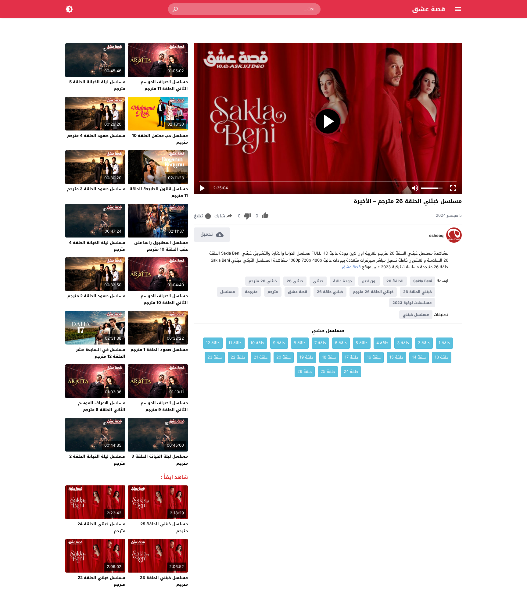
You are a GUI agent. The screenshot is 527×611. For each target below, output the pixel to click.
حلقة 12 (213, 343)
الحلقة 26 (394, 281)
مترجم (272, 291)
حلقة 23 (214, 357)
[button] (175, 9)
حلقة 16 (374, 357)
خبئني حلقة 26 (330, 291)
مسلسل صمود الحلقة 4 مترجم (96, 135)
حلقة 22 (238, 357)
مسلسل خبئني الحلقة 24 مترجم (101, 527)
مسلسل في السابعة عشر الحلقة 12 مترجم (100, 353)
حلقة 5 (362, 343)
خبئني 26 (295, 281)
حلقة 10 (257, 343)
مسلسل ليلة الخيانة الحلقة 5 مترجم (97, 85)
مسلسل (227, 291)
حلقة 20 (283, 357)
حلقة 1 (444, 343)
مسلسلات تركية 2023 (412, 302)
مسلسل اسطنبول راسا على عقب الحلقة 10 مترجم (161, 246)
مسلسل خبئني (416, 314)
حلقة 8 (300, 343)
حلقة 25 (328, 371)
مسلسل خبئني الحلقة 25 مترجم (164, 527)
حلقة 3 (403, 343)
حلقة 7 (320, 343)
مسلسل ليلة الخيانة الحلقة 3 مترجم (159, 459)
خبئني (318, 281)
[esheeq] (454, 241)
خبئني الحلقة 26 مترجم (373, 291)
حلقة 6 (341, 343)
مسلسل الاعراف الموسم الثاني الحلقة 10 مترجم (164, 299)
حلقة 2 (424, 343)
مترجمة (251, 291)
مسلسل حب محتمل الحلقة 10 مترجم (160, 139)
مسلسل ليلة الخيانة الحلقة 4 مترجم (97, 246)
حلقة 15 (396, 357)
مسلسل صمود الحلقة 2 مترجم (96, 296)
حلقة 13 (442, 357)
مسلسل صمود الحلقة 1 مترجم (159, 349)
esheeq (436, 236)
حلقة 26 (304, 371)
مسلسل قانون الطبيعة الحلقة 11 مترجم (159, 192)
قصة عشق (428, 9)
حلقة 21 (261, 357)
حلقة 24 (351, 371)
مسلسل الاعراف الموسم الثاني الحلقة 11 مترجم (164, 85)
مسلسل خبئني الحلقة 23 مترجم (164, 581)
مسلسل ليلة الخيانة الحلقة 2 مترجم (97, 459)
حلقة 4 (382, 343)
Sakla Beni (422, 281)
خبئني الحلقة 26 (417, 291)
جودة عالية (342, 281)
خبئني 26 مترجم (263, 281)
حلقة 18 (329, 357)
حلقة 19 (306, 357)
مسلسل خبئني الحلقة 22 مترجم (101, 581)
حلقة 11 (235, 343)
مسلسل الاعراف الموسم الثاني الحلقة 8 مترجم (101, 406)
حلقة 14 (419, 357)
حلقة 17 (351, 357)
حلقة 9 (279, 343)
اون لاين (369, 281)
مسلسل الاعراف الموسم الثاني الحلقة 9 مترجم (164, 406)
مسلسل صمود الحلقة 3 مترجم (96, 189)
